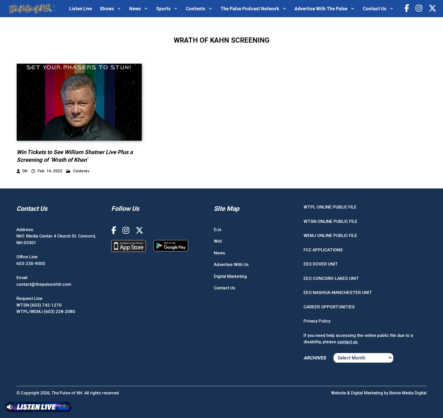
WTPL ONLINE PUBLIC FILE (330, 207)
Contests (195, 8)
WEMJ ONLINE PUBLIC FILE (330, 235)
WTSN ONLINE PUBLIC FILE (330, 221)
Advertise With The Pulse (321, 8)
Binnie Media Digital (408, 393)
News (135, 8)
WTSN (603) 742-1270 (39, 305)
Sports (163, 8)
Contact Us (374, 8)
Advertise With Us (231, 264)
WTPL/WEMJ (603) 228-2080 (45, 311)
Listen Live (80, 8)
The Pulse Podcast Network (249, 8)
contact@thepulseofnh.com (43, 284)
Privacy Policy (317, 321)
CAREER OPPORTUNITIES (329, 306)
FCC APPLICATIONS (323, 249)
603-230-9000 (30, 263)
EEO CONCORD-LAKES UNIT (331, 278)
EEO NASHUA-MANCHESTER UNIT (338, 292)
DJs (218, 229)
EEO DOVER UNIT (321, 264)
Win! (218, 241)
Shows (107, 8)
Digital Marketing (230, 276)
